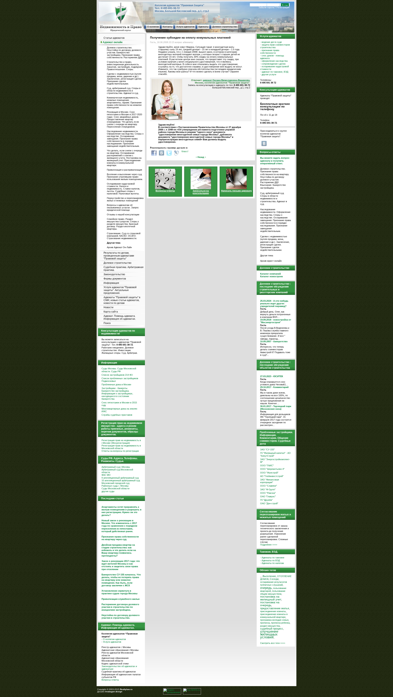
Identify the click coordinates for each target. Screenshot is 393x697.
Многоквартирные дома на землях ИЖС (119, 410)
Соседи (274, 579)
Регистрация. (283, 7)
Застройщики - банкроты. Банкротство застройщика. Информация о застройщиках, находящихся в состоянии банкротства (117, 393)
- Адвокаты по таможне (272, 557)
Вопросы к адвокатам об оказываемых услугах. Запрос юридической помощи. (123, 207)
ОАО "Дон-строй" (269, 503)
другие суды (108, 491)
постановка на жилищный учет (270, 598)
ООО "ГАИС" (267, 465)
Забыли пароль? (267, 7)
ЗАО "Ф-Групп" (268, 489)
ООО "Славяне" (268, 486)
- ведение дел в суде (271, 42)
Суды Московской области (115, 488)
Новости (108, 307)
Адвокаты (203, 26)
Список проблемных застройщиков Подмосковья (120, 379)
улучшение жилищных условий (269, 634)
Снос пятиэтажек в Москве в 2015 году (119, 403)
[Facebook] (154, 153)
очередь (266, 588)
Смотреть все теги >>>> (272, 643)
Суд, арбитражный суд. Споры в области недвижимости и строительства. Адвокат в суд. (123, 90)
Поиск (107, 323)
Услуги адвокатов (185, 26)
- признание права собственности (269, 51)
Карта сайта (111, 311)
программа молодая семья (274, 620)
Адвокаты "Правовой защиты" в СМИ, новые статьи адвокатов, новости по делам (122, 300)
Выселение (269, 576)
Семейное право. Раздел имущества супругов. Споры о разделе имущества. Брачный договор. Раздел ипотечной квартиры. (123, 224)
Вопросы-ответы (110, 680)
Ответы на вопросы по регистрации (120, 451)
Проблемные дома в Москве (116, 384)
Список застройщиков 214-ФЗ (117, 375)
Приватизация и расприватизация (124, 170)
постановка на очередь (269, 604)
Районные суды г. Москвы (115, 486)
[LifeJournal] (176, 153)
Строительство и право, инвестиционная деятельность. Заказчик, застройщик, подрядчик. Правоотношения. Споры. (124, 66)
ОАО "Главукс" (268, 496)
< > (201, 157)
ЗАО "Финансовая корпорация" (269, 481)
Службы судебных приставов (117, 415)
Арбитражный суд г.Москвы (116, 467)
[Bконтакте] (161, 153)
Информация (111, 283)
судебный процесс (271, 628)
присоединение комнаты (273, 611)
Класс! (185, 151)
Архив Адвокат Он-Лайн (119, 247)
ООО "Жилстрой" (269, 472)
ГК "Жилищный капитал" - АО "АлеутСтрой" (275, 454)
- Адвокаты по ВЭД (270, 560)
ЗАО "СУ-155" (267, 449)
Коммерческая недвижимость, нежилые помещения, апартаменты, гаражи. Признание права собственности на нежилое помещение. (124, 102)
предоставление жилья (274, 608)
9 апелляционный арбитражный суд (120, 478)
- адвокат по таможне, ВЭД (274, 72)
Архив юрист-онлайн (271, 261)
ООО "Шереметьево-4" (272, 469)
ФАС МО (106, 475)
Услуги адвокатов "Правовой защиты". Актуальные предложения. (120, 290)
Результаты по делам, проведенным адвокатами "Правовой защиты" (119, 255)
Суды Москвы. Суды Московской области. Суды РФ (119, 369)
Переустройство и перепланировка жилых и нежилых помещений (125, 199)
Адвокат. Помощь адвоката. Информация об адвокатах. (120, 317)
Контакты (167, 26)
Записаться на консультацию (201, 191)
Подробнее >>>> (268, 544)
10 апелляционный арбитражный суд (121, 480)
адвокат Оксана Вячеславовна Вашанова (226, 80)
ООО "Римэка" (268, 493)
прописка (265, 623)
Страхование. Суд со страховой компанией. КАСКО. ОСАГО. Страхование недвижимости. (123, 236)
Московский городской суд (115, 483)
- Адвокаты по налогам (272, 563)
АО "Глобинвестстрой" (271, 476)
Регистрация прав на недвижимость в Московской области (121, 446)
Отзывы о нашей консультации (123, 214)
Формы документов (115, 278)
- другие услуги (268, 74)
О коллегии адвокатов (114, 639)
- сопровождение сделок (273, 64)
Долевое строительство (224, 26)
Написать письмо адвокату (236, 190)
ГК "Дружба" (266, 500)
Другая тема (266, 255)
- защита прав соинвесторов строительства (275, 46)
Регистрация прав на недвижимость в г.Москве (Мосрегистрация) (121, 441)
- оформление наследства (274, 61)
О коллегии (153, 26)
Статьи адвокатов (114, 38)
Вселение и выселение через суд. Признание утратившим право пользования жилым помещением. (125, 176)
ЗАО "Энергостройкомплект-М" (275, 460)
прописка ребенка (280, 623)
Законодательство (114, 274)
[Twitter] (169, 153)
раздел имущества (270, 626)
